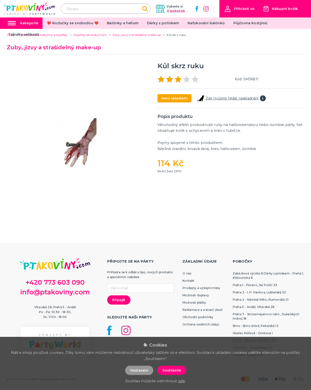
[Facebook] (196, 9)
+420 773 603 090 (55, 282)
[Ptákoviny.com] (29, 9)
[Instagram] (206, 9)
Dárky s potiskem (163, 23)
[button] (239, 9)
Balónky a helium (122, 23)
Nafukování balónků (206, 23)
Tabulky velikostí (23, 34)
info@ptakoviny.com (55, 292)
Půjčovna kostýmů (250, 23)
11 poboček (176, 11)
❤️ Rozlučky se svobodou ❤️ (72, 23)
